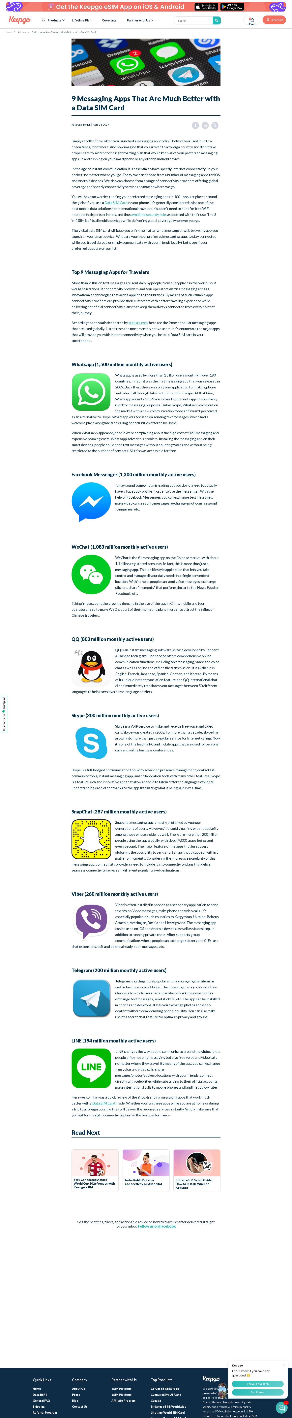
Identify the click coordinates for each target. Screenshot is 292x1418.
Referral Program (45, 1412)
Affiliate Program (123, 1400)
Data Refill (40, 1394)
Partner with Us (138, 20)
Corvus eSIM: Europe (165, 1388)
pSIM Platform (121, 1394)
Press (76, 1394)
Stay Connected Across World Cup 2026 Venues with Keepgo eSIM (94, 1183)
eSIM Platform (121, 1388)
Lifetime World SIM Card (168, 1412)
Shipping (39, 1406)
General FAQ (41, 1400)
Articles (21, 32)
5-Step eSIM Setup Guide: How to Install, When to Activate (194, 1183)
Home (9, 32)
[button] (282, 1408)
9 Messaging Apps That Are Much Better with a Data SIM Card (64, 32)
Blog (75, 1400)
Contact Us (79, 1406)
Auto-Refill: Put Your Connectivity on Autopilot (143, 1182)
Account (277, 20)
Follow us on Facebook (157, 1226)
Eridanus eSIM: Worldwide (168, 1406)
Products (54, 20)
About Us (78, 1388)
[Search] (217, 20)
